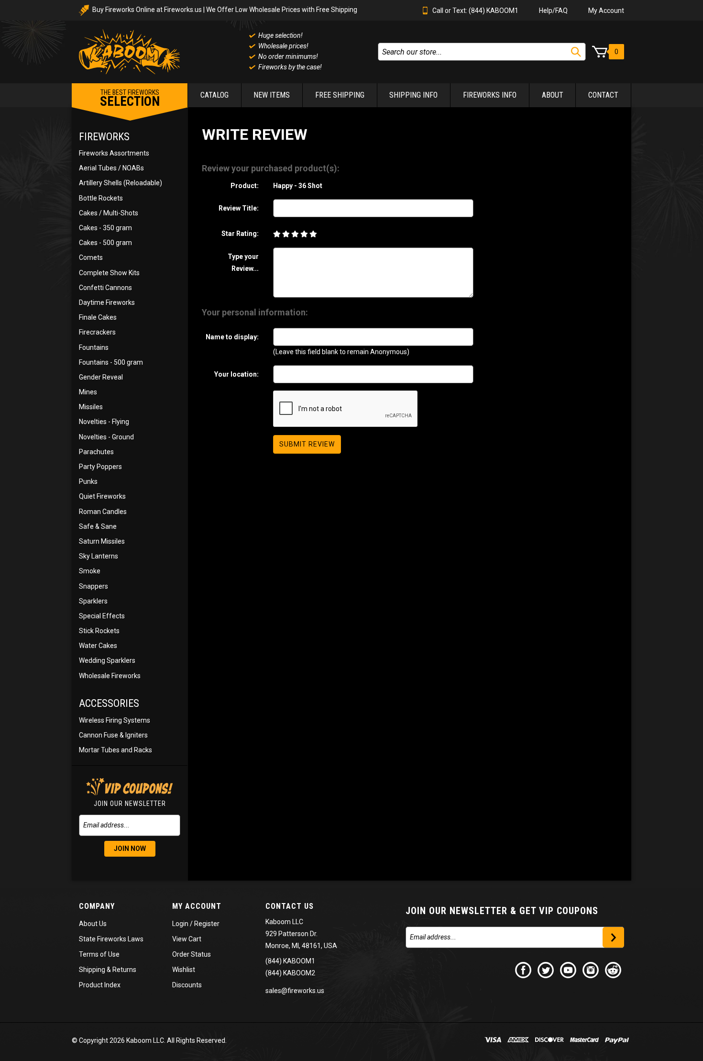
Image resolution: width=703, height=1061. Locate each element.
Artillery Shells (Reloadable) (120, 183)
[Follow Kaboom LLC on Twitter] (546, 969)
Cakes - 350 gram (105, 228)
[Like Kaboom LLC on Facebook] (523, 969)
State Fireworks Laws (111, 939)
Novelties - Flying (104, 421)
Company (97, 906)
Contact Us (289, 906)
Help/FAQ (553, 10)
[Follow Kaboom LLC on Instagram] (591, 969)
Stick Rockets (99, 631)
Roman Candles (103, 511)
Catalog (214, 95)
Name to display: (232, 337)
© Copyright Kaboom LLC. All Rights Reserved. (149, 1040)
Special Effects (102, 616)
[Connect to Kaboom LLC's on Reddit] (613, 969)
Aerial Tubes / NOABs (111, 168)
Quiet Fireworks (102, 496)
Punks (88, 481)
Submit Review (307, 444)
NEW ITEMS (271, 95)
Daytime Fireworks (107, 302)
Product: (245, 186)
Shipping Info (413, 95)
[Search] (576, 52)
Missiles (91, 407)
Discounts (187, 985)
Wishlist (183, 969)
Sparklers (93, 601)
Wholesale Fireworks (110, 676)
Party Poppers (100, 466)
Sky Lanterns (98, 556)
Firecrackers (97, 332)
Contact (603, 95)
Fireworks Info (489, 95)
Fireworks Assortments (114, 153)
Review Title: (239, 208)
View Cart (186, 939)
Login (180, 923)
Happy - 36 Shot (297, 186)
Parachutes (96, 452)
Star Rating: (240, 233)
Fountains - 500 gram (111, 362)
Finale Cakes (98, 317)
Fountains (94, 347)
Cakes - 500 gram (105, 242)
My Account (606, 10)
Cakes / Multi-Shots (108, 213)
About (552, 95)
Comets (91, 257)
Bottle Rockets (101, 198)
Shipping (92, 969)
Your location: (236, 374)
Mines (88, 392)
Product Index (100, 985)
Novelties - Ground (106, 437)
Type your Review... (243, 262)
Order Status (191, 954)
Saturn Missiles (102, 541)
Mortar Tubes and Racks (115, 750)
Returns (124, 969)
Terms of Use (99, 954)
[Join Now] (613, 937)
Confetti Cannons (105, 287)
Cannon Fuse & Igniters (113, 735)
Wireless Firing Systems (114, 720)
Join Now (130, 848)
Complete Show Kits (109, 273)
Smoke (89, 571)
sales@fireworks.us (294, 990)
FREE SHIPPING (339, 95)
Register (207, 923)
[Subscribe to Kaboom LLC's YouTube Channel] (568, 969)
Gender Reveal (101, 377)
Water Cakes (98, 645)
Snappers (93, 586)
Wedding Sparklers (107, 660)
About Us (93, 923)
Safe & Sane (98, 526)
